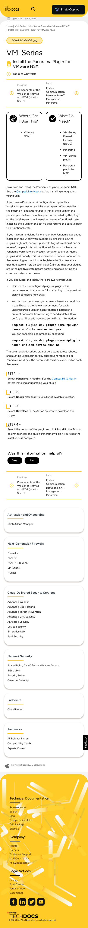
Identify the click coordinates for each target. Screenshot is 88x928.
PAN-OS (12, 558)
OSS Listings (17, 824)
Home (9, 26)
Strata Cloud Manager (20, 523)
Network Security (20, 764)
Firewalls (12, 553)
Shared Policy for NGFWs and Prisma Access (33, 665)
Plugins (11, 572)
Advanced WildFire (18, 601)
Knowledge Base (19, 862)
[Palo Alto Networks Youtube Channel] (41, 904)
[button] (85, 742)
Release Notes (18, 807)
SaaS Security (15, 636)
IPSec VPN (13, 670)
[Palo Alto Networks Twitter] (32, 904)
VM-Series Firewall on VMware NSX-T (49, 26)
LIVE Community (19, 858)
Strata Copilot (69, 9)
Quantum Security (18, 680)
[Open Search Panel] (33, 9)
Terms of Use (17, 888)
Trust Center (17, 884)
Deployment (38, 764)
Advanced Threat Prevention (24, 611)
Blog (12, 815)
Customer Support (20, 854)
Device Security (16, 626)
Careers (14, 850)
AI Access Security (18, 621)
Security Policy (16, 675)
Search (14, 811)
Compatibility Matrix (28, 191)
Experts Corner (16, 748)
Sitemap (14, 828)
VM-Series (20, 26)
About (13, 845)
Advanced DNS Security (21, 616)
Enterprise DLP (16, 631)
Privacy (14, 880)
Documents (16, 892)
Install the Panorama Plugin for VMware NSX (31, 30)
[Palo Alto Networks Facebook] (14, 904)
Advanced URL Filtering (21, 606)
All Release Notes (17, 738)
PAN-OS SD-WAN (17, 562)
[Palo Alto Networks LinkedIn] (23, 904)
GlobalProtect (15, 709)
